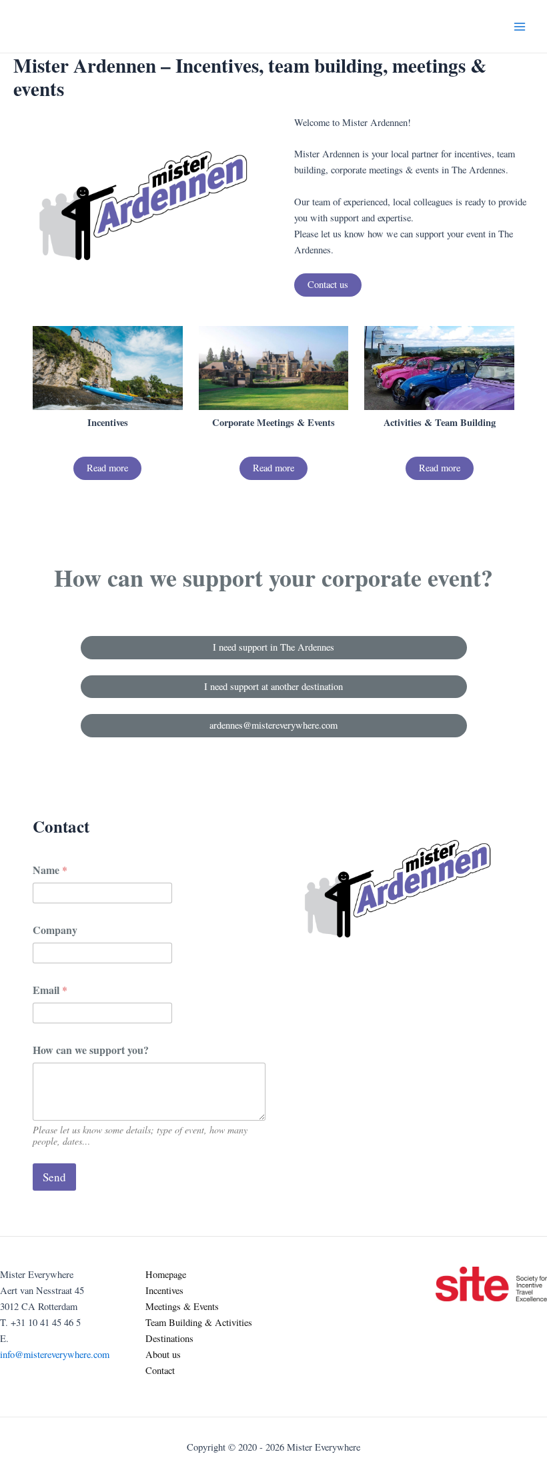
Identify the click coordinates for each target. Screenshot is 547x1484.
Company (55, 929)
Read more (107, 467)
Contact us (328, 284)
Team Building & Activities (198, 1322)
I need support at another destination (273, 686)
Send (54, 1177)
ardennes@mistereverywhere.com (273, 725)
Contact (160, 1370)
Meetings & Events (182, 1306)
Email (50, 989)
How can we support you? (91, 1049)
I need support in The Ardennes (273, 647)
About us (163, 1354)
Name (50, 869)
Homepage (165, 1274)
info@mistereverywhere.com (54, 1354)
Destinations (169, 1338)
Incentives (164, 1290)
